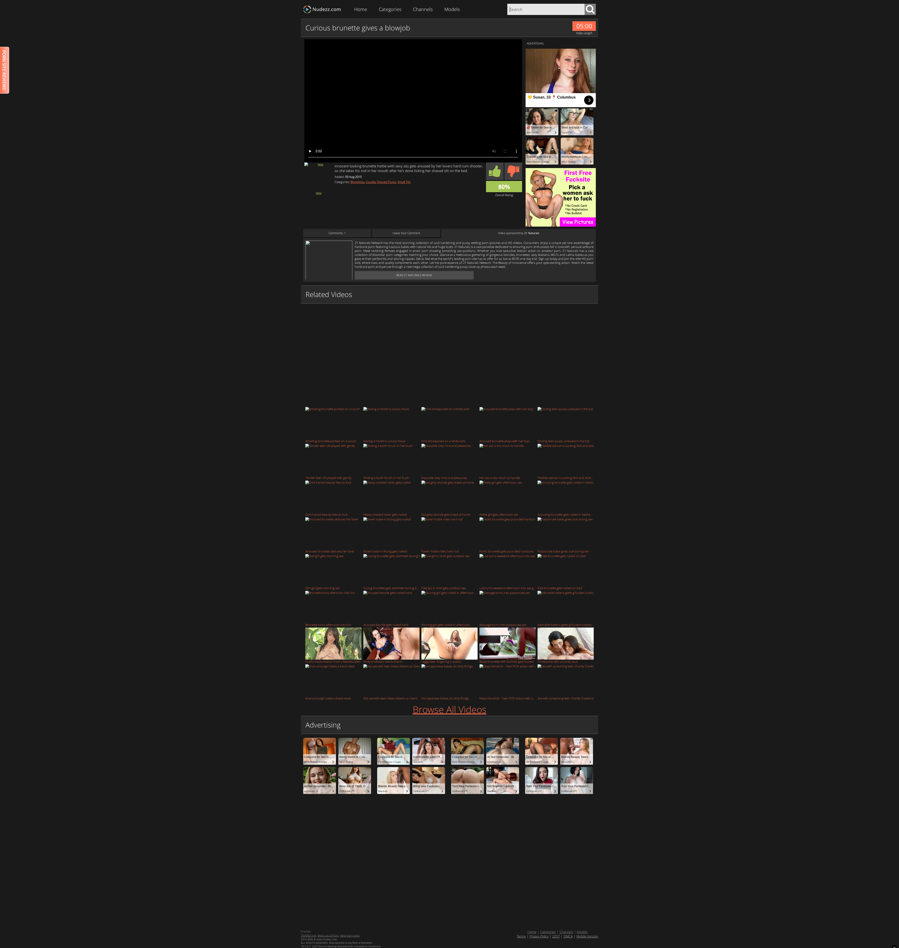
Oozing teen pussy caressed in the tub (564, 441)
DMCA (568, 936)
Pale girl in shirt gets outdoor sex (443, 588)
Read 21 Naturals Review (414, 275)
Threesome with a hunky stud (558, 661)
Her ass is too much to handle (499, 478)
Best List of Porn (328, 935)
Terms (521, 936)
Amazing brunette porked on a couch (330, 441)
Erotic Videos (323, 9)
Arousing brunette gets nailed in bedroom (566, 514)
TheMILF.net (308, 935)
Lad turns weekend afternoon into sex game (507, 588)
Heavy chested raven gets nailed (385, 514)
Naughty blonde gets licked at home (445, 514)
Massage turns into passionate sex (502, 625)
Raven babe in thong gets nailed (385, 551)
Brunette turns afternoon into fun (328, 625)
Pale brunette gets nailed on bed (560, 588)
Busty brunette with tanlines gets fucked (506, 661)
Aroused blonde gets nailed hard (385, 625)
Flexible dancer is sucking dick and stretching (566, 478)
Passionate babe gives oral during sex (563, 551)
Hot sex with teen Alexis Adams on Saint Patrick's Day (391, 698)
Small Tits (404, 182)
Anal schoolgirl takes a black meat (328, 698)
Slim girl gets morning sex (322, 588)
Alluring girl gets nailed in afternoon (445, 625)
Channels (423, 9)
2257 (556, 936)
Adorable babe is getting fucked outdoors (566, 625)
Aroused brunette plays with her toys (504, 441)
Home (360, 9)
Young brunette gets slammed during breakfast (391, 588)
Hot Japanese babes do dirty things (445, 698)
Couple (371, 182)
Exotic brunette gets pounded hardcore (506, 551)
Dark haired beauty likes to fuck (326, 514)
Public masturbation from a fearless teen (333, 661)
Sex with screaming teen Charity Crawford (566, 698)
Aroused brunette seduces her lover (329, 551)
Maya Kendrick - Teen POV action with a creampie (507, 698)
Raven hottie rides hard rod (440, 551)
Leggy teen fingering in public (441, 661)
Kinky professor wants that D (382, 661)
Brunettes (357, 182)
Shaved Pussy (386, 182)
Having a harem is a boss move (384, 441)
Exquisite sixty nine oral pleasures (444, 478)
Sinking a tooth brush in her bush (386, 478)
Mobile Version (587, 936)
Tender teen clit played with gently (328, 478)
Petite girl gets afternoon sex (498, 514)
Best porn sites (350, 935)
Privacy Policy (539, 936)
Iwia (318, 193)
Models (452, 9)
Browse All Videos (449, 709)
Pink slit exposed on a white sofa (443, 441)
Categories (390, 9)
